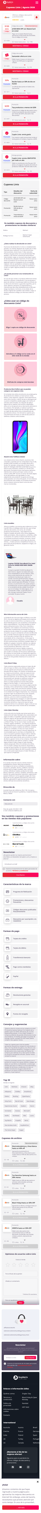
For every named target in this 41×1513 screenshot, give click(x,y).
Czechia (6, 1431)
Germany (36, 1431)
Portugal (36, 1439)
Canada (21, 1443)
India (5, 1435)
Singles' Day (26, 1394)
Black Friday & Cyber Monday (29, 1398)
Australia (6, 1427)
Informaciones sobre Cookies (19, 1366)
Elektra (5, 230)
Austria (20, 1427)
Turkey (20, 1439)
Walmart (25, 230)
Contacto (6, 1415)
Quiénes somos (9, 1394)
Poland (20, 1435)
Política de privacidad (7, 1404)
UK (4, 1439)
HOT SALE (25, 1407)
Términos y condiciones (20, 871)
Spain (35, 1435)
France (20, 1431)
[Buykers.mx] (8, 2)
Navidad (25, 1403)
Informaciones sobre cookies (10, 1410)
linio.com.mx (8, 804)
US (4, 1443)
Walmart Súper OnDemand (27, 235)
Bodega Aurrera (8, 236)
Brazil (35, 1427)
